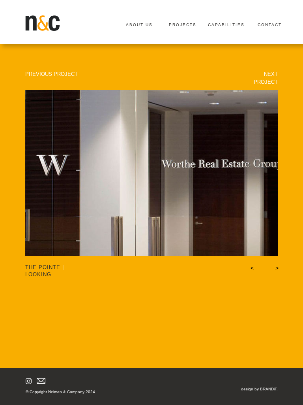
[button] (251, 268)
